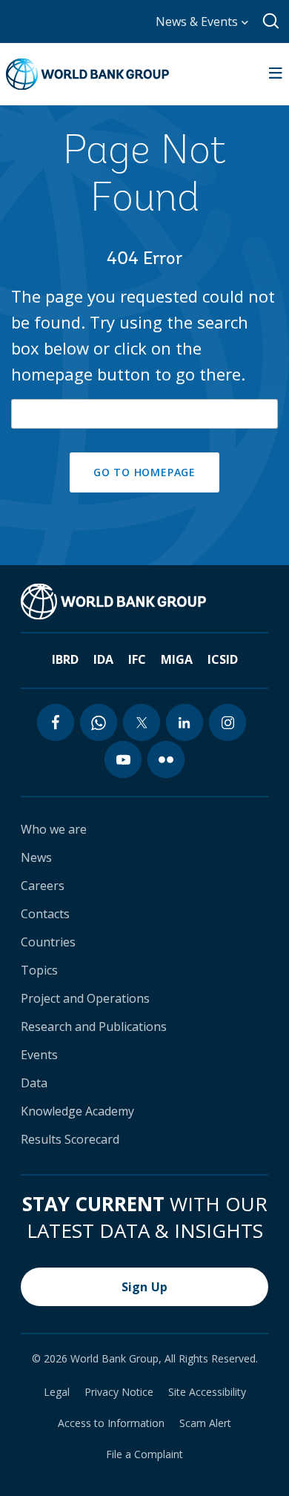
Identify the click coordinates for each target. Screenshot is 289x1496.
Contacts (45, 914)
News (36, 857)
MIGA (177, 659)
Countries (48, 942)
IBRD (65, 659)
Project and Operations (85, 998)
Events (39, 1055)
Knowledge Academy (77, 1111)
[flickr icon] (166, 759)
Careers (42, 885)
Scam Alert (205, 1423)
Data (34, 1083)
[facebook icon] (55, 722)
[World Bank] (113, 601)
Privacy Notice (118, 1392)
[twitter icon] (141, 722)
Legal (57, 1392)
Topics (39, 970)
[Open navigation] (275, 74)
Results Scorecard (70, 1139)
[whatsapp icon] (98, 722)
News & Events (198, 21)
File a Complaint (144, 1454)
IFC (137, 659)
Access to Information (111, 1423)
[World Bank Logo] (87, 74)
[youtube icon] (123, 759)
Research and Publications (94, 1026)
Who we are (54, 829)
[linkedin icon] (184, 722)
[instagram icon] (227, 722)
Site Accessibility (207, 1392)
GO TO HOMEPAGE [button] (144, 472)
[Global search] (271, 21)
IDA (103, 659)
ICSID (222, 659)
